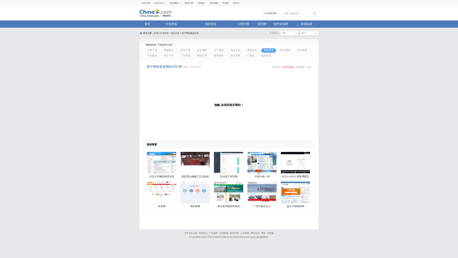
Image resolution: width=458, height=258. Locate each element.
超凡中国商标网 (295, 206)
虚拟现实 (266, 55)
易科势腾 (195, 206)
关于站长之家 (190, 233)
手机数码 (152, 55)
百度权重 (300, 67)
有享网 (161, 206)
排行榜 (262, 23)
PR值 (308, 67)
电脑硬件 (169, 50)
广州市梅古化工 (262, 206)
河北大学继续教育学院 (161, 176)
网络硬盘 (269, 50)
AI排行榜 (243, 23)
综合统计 (276, 67)
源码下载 (189, 3)
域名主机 (235, 50)
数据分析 (202, 55)
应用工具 (152, 50)
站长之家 (146, 3)
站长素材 (174, 3)
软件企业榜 (281, 23)
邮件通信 (285, 50)
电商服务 (219, 55)
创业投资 (235, 55)
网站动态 (255, 233)
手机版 (270, 233)
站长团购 (213, 3)
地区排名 (210, 23)
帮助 (263, 233)
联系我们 (203, 233)
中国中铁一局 (262, 176)
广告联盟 (186, 55)
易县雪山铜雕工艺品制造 (195, 176)
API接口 (201, 3)
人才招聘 (244, 233)
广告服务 (213, 233)
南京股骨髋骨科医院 (228, 206)
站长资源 (302, 50)
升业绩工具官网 (228, 176)
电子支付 (169, 55)
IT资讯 (251, 55)
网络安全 (252, 50)
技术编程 (202, 50)
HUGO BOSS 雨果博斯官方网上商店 (295, 177)
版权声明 (234, 233)
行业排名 (171, 23)
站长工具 (159, 3)
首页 (147, 23)
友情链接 (224, 233)
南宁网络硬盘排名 (190, 33)
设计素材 (219, 50)
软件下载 (186, 50)
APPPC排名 (288, 67)
